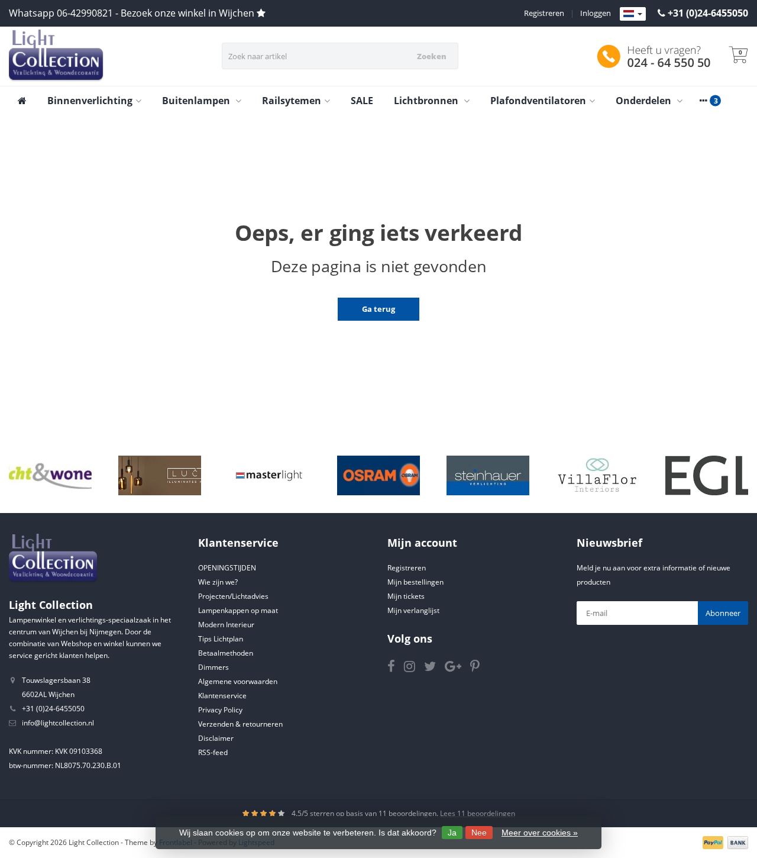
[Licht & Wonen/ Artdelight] (50, 475)
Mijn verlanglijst (413, 610)
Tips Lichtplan (220, 639)
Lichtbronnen (427, 100)
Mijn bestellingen (415, 582)
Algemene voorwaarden (237, 681)
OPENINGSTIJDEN (227, 568)
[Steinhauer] (488, 475)
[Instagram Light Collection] (414, 668)
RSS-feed (213, 752)
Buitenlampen (197, 100)
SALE (362, 100)
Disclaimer (216, 738)
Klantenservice (222, 696)
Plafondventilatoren (538, 100)
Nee (479, 832)
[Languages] (633, 14)
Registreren (544, 13)
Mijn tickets (406, 596)
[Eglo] (706, 475)
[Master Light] (269, 475)
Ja (452, 832)
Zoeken (432, 56)
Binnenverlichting (89, 100)
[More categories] (703, 100)
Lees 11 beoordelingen (477, 813)
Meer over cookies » (540, 832)
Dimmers (213, 667)
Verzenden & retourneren (240, 724)
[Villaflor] (597, 475)
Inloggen (595, 13)
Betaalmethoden (225, 653)
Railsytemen (291, 100)
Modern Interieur (226, 625)
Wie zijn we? (218, 582)
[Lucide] (159, 475)
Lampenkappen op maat (238, 610)
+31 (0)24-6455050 (708, 13)
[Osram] (378, 475)
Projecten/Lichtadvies (233, 596)
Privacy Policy (220, 710)
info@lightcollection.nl (58, 723)
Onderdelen (645, 100)
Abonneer (723, 613)
